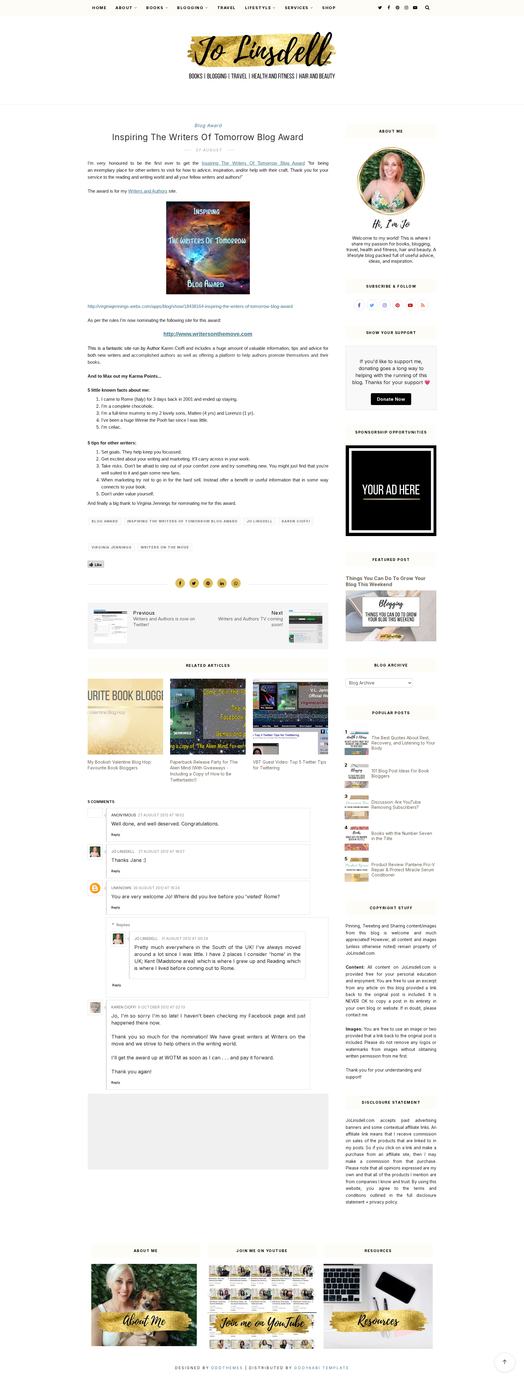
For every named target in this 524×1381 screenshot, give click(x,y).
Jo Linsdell (260, 521)
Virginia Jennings (112, 547)
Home (99, 7)
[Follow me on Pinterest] (396, 7)
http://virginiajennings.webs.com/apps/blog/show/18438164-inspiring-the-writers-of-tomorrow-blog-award (190, 306)
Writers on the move (165, 547)
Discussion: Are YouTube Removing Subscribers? (396, 804)
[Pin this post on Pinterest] (208, 583)
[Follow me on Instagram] (405, 7)
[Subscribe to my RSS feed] (423, 304)
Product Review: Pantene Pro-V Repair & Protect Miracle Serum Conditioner (403, 869)
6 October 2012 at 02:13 (161, 1007)
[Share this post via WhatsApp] (236, 583)
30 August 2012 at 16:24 (156, 888)
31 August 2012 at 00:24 (184, 938)
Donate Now (391, 399)
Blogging (190, 7)
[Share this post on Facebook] (180, 583)
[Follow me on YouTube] (414, 7)
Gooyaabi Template (321, 1368)
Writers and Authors (147, 191)
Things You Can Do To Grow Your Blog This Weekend (386, 581)
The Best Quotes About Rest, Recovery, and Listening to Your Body (403, 743)
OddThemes (227, 1368)
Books (155, 7)
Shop (329, 7)
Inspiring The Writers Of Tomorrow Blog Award (253, 163)
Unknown (121, 888)
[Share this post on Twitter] (194, 583)
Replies (123, 924)
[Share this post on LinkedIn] (222, 583)
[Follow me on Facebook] (388, 7)
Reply (115, 834)
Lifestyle (258, 7)
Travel (226, 7)
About (124, 7)
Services (297, 7)
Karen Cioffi (296, 521)
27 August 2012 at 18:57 (161, 851)
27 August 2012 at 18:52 (161, 815)
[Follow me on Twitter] (379, 7)
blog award (208, 125)
